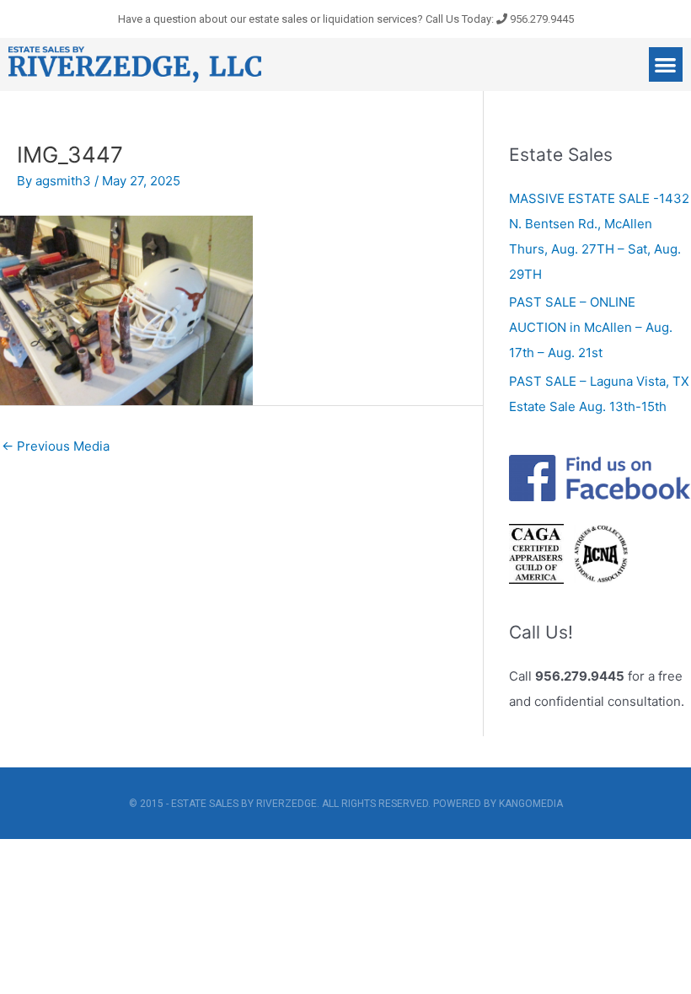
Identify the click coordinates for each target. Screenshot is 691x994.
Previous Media (56, 446)
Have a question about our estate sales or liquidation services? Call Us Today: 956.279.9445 (346, 19)
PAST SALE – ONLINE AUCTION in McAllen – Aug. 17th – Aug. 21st (590, 327)
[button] (666, 64)
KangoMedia (531, 804)
